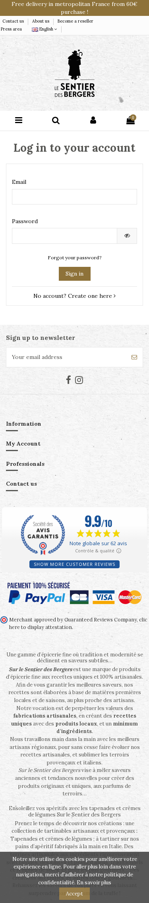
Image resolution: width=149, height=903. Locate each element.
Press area (11, 29)
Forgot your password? (75, 257)
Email (19, 181)
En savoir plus (94, 882)
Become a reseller (75, 21)
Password (25, 221)
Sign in (74, 273)
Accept (74, 893)
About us (41, 21)
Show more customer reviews (74, 564)
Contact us (13, 21)
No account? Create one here (73, 295)
